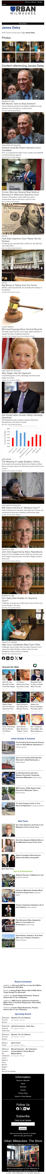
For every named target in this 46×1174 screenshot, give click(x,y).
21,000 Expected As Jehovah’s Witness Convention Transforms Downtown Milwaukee (27, 775)
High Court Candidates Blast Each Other (21, 644)
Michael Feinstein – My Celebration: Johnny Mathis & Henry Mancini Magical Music (24, 1051)
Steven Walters (16, 157)
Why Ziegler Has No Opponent (16, 373)
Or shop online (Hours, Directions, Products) (23, 1171)
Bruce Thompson (17, 471)
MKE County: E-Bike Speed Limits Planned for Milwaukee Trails (28, 789)
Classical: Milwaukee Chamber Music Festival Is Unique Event (29, 891)
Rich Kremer (15, 201)
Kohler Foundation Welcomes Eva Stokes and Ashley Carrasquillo (28, 856)
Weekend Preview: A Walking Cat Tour (30, 875)
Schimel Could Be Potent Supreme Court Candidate (21, 149)
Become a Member (23, 1080)
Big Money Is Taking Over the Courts (19, 285)
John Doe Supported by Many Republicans (22, 551)
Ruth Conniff (15, 292)
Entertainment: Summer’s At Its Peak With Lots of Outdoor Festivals (29, 936)
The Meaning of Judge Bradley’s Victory (21, 461)
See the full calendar (9, 1071)
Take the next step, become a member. (23, 1133)
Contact (23, 1090)
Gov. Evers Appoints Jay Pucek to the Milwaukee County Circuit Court (29, 826)
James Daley (11, 27)
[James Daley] (37, 58)
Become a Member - (31, 2)
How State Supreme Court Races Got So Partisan (21, 240)
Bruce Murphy (17, 110)
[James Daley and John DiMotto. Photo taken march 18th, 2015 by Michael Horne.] (23, 58)
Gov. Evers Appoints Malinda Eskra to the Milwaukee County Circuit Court (29, 841)
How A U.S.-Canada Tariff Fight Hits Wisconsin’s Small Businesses (29, 759)
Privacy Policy (23, 1093)
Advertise (23, 1087)
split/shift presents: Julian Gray (22, 1026)
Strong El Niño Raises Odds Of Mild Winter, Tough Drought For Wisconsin (22, 991)
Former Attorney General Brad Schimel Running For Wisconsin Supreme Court (20, 193)
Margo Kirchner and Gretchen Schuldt (23, 336)
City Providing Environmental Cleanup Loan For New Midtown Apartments (30, 743)
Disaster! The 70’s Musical (20, 1018)
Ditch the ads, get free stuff (23, 1136)
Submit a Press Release (23, 1096)
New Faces (23, 821)
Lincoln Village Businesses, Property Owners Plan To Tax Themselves (21, 996)
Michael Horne (17, 654)
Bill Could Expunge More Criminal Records (22, 329)
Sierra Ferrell (15, 1043)
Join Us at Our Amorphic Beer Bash (13, 2)
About (23, 1084)
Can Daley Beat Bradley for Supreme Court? (19, 599)
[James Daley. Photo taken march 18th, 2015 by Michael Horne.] (9, 58)
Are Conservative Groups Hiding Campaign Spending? (22, 416)
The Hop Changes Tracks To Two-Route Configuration (28, 804)
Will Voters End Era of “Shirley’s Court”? (21, 507)
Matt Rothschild (17, 248)
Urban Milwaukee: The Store (23, 1141)
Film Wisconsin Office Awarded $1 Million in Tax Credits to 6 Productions (28, 922)
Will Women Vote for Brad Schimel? (19, 103)
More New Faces (8, 869)
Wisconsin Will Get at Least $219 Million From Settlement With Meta (22, 986)
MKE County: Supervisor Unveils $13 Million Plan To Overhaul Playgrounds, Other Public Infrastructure (22, 1002)
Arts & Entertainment (23, 871)
